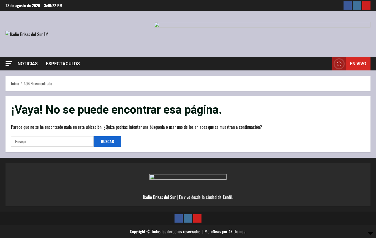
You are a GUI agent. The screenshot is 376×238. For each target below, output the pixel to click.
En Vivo (358, 63)
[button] (9, 63)
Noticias (28, 63)
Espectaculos (63, 63)
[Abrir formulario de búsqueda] (326, 64)
